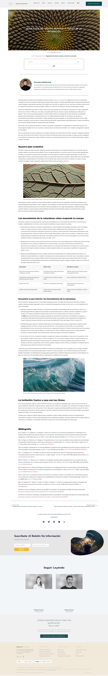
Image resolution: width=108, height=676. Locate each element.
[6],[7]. (38, 262)
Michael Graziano (69, 610)
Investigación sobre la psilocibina (64, 655)
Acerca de (50, 3)
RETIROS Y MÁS (36, 3)
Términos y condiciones (21, 672)
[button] (78, 61)
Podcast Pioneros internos (81, 649)
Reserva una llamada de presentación (54, 636)
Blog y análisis (78, 651)
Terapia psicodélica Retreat (58, 667)
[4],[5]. (54, 238)
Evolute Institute (21, 3)
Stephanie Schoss (39, 610)
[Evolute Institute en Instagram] (17, 657)
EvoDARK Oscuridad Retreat (45, 651)
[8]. (27, 313)
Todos (43, 56)
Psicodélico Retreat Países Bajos (41, 667)
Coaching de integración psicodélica (46, 653)
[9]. (81, 320)
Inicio (33, 56)
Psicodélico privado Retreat (44, 655)
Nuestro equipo (61, 649)
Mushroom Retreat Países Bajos (30, 667)
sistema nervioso (58, 100)
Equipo (43, 3)
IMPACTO (63, 3)
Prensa (77, 653)
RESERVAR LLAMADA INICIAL (94, 3)
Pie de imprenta (40, 672)
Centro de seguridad (62, 653)
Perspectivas (38, 56)
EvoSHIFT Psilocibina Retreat (45, 649)
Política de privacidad (31, 672)
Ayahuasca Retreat (49, 667)
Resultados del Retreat (80, 655)
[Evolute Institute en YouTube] (20, 657)
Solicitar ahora (71, 3)
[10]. (55, 338)
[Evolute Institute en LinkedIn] (23, 657)
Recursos (57, 3)
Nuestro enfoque (61, 651)
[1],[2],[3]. (66, 161)
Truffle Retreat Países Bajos (20, 667)
